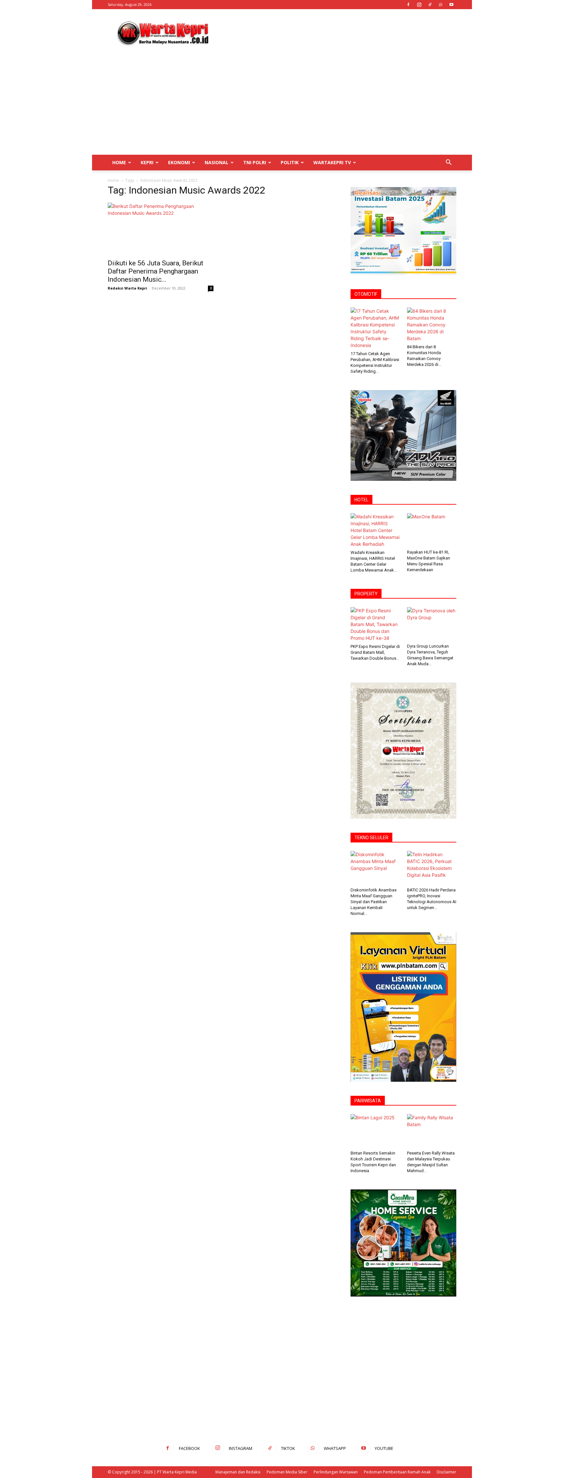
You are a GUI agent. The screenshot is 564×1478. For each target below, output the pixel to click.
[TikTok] (430, 4)
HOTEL (361, 499)
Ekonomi (179, 162)
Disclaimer (446, 1472)
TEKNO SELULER (371, 837)
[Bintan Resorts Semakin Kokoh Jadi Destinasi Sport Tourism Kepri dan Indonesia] (375, 1131)
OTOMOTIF (365, 294)
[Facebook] (408, 4)
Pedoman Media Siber (287, 1472)
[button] (448, 163)
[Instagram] (419, 4)
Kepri (147, 162)
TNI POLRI (254, 162)
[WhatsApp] (441, 4)
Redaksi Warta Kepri (127, 288)
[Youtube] (451, 4)
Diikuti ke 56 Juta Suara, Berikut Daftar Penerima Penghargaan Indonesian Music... (155, 271)
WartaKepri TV (332, 162)
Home (119, 162)
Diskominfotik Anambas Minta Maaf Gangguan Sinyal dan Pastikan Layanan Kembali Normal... (374, 902)
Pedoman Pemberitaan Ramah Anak (397, 1472)
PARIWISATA (367, 1100)
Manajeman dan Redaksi (237, 1472)
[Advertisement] (337, 33)
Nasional (216, 162)
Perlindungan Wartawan (336, 1472)
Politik (290, 162)
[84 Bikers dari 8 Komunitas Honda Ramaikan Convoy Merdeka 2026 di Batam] (432, 324)
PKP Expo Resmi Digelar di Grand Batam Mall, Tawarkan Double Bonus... (375, 652)
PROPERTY (366, 593)
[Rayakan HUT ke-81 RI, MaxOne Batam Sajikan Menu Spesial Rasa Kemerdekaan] (432, 530)
